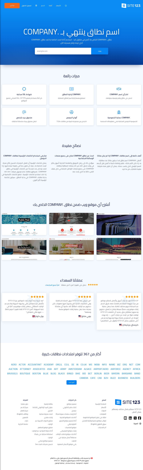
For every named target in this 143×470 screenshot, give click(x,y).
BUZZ (113, 378)
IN (77, 364)
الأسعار (58, 5)
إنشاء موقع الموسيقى (68, 430)
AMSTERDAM (75, 369)
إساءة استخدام (70, 463)
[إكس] (135, 418)
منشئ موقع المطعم (45, 427)
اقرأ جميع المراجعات (52, 285)
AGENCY (127, 369)
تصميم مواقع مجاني (45, 440)
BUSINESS (123, 378)
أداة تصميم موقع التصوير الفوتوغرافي (67, 422)
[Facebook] (139, 418)
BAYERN (115, 373)
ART (56, 369)
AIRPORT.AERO (101, 369)
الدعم (43, 5)
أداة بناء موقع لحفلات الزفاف (66, 434)
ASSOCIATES (39, 369)
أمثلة (50, 5)
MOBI (97, 364)
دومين (74, 410)
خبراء (26, 420)
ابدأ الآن (12, 5)
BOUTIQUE (25, 373)
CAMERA (84, 378)
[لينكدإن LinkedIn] (130, 418)
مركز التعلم (24, 410)
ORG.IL (59, 364)
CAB (100, 378)
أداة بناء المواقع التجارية (68, 417)
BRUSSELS (12, 373)
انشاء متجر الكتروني (69, 407)
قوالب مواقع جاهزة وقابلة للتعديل (94, 420)
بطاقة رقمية (48, 404)
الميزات (103, 410)
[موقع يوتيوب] (125, 418)
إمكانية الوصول (59, 463)
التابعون (25, 417)
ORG (125, 364)
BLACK (61, 373)
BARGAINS (127, 373)
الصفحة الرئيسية (100, 404)
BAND (137, 373)
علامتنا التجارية (23, 424)
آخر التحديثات (102, 427)
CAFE (92, 378)
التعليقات (103, 414)
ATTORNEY (25, 369)
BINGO (70, 373)
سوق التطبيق (98, 424)
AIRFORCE (116, 369)
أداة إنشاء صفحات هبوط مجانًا (66, 414)
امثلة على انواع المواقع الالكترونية (94, 417)
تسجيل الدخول (26, 5)
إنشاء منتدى (48, 417)
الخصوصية (79, 463)
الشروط (86, 463)
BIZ (118, 364)
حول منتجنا (24, 404)
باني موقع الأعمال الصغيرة (66, 444)
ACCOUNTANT (35, 364)
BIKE (78, 373)
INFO (104, 364)
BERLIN (98, 373)
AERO (14, 364)
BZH (106, 378)
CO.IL (66, 364)
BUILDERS (135, 378)
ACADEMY (49, 364)
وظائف (22, 414)
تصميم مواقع (71, 404)
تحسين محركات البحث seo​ (44, 444)
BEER (106, 373)
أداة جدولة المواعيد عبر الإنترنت (42, 430)
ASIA (49, 369)
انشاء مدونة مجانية (46, 414)
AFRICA (136, 369)
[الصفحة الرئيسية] (66, 5)
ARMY (63, 369)
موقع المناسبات (70, 427)
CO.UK (84, 364)
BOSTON (36, 373)
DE (72, 364)
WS (90, 364)
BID (84, 373)
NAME (112, 364)
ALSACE (87, 369)
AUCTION (13, 369)
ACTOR (22, 364)
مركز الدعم (24, 407)
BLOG (53, 373)
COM (138, 364)
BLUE (45, 373)
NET (131, 364)
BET (90, 373)
